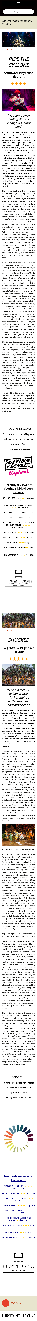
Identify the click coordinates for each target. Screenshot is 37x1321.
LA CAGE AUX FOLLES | (18, 1212)
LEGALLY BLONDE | (18, 1232)
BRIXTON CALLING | (18, 537)
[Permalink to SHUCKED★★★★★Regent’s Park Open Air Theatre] (2, 630)
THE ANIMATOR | (18, 532)
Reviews (9, 49)
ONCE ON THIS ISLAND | (18, 1226)
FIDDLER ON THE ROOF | (18, 1187)
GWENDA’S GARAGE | (18, 499)
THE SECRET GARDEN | (18, 1193)
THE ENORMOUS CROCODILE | (18, 1199)
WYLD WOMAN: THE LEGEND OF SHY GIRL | (18, 506)
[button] (18, 3)
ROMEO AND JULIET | (18, 1238)
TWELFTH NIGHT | (18, 1205)
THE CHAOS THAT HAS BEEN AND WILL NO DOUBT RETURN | (18, 525)
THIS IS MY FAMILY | (18, 555)
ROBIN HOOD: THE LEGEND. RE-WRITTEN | (18, 1219)
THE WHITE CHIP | (18, 542)
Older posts (13, 1303)
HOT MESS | (19, 513)
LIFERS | (18, 518)
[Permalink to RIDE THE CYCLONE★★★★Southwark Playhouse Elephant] (2, 49)
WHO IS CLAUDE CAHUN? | (18, 549)
